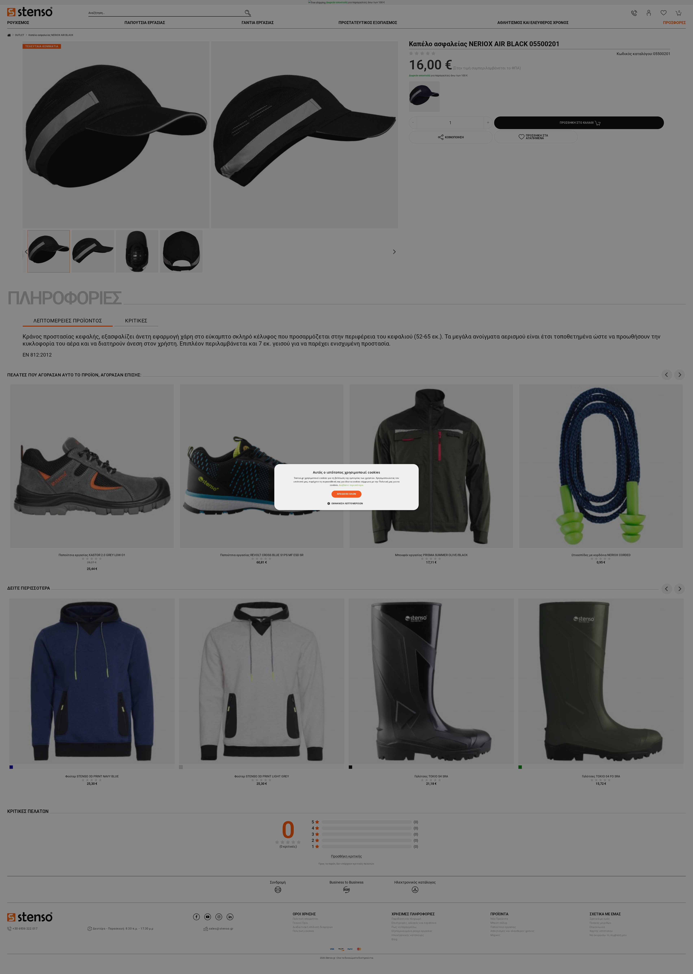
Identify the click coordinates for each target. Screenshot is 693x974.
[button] (346, 503)
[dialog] (346, 487)
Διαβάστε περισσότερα (351, 485)
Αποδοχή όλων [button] (346, 494)
